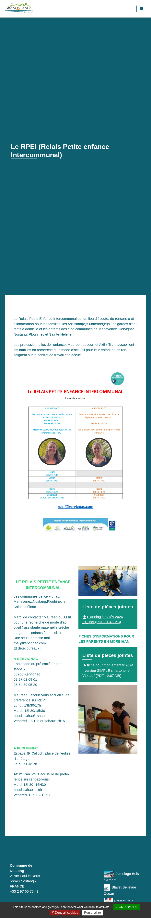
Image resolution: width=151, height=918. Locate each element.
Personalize (92, 912)
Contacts (23, 851)
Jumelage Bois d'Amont (121, 877)
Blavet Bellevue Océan (120, 890)
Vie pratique (39, 163)
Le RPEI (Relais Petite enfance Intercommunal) (94, 163)
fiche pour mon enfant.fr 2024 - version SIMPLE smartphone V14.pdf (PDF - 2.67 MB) (107, 670)
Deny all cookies (66, 912)
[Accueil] (26, 8)
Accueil (18, 163)
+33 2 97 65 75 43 (24, 891)
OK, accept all (128, 907)
